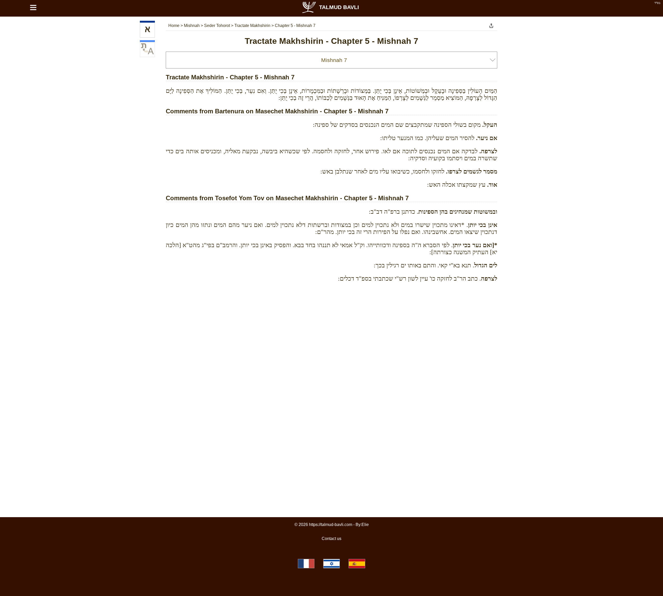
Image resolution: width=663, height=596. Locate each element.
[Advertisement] (331, 309)
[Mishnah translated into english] (147, 49)
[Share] (491, 26)
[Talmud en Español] (357, 563)
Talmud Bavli (339, 7)
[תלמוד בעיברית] (331, 563)
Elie (365, 524)
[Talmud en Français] (306, 563)
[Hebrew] (147, 30)
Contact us (331, 538)
